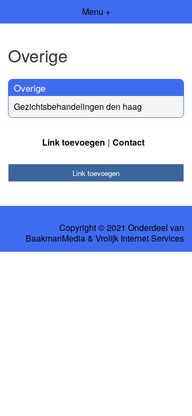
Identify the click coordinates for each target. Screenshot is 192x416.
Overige (29, 87)
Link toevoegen (73, 142)
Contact (129, 142)
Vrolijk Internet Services (139, 238)
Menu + (96, 11)
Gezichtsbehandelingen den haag (78, 106)
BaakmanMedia (55, 238)
